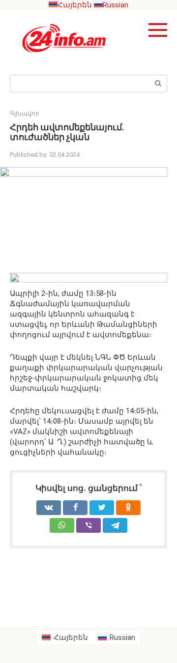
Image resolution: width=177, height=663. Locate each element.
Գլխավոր (24, 113)
